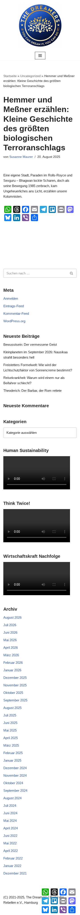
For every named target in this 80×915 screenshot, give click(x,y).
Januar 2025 (12, 760)
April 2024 (10, 828)
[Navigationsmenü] (40, 55)
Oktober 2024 (13, 783)
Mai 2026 (10, 640)
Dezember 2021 (15, 873)
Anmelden (10, 298)
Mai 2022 (10, 843)
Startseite (10, 76)
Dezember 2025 (15, 677)
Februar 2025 (13, 753)
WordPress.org (14, 321)
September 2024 (15, 790)
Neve (19, 910)
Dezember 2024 (15, 768)
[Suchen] (72, 273)
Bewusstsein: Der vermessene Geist (30, 344)
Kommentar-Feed (16, 313)
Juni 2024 (10, 813)
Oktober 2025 (13, 693)
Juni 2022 (10, 836)
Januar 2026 (12, 670)
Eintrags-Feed (13, 306)
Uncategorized (30, 76)
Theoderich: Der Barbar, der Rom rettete (32, 390)
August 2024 (12, 798)
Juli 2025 (9, 715)
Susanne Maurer (21, 156)
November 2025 (15, 685)
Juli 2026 (9, 625)
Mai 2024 (10, 820)
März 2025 (11, 745)
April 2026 (10, 647)
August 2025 (12, 708)
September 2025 (15, 700)
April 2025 (10, 738)
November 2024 (15, 775)
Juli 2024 (9, 805)
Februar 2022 (13, 858)
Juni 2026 (10, 632)
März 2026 (11, 655)
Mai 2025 (10, 730)
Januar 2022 (12, 866)
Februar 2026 (13, 662)
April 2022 (10, 851)
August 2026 (12, 617)
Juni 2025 (10, 723)
